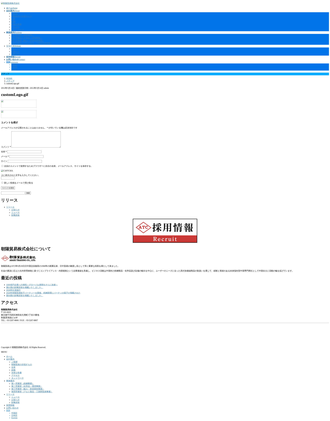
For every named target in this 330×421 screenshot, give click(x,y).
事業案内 (10, 381)
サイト (4, 161)
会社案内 (10, 359)
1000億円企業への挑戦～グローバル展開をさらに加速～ (32, 285)
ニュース (15, 49)
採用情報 (10, 405)
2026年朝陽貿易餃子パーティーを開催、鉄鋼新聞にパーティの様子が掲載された (43, 293)
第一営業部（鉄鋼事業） (22, 35)
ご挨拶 (14, 13)
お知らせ (15, 51)
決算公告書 (16, 24)
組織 (13, 22)
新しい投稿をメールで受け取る (18, 183)
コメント (6, 147)
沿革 (13, 19)
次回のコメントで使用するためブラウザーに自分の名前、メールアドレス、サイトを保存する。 (48, 166)
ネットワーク (17, 30)
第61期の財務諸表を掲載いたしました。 (24, 287)
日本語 (14, 67)
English (14, 69)
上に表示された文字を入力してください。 (20, 175)
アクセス (15, 27)
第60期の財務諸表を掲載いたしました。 (24, 295)
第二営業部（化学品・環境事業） (26, 38)
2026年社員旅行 (13, 290)
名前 (4, 152)
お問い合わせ (12, 408)
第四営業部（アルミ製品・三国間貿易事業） (32, 43)
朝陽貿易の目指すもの (21, 16)
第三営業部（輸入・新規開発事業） (27, 40)
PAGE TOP (320, 405)
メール (5, 156)
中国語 (14, 65)
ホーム (9, 356)
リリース (10, 207)
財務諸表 (15, 54)
